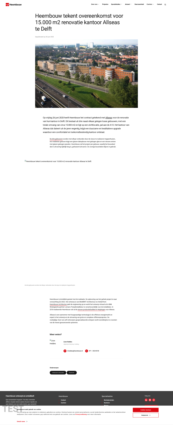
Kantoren (107, 403)
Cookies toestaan (145, 410)
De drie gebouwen (56, 139)
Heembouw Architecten (58, 304)
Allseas (108, 117)
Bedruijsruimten (109, 400)
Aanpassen (144, 415)
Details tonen (21, 421)
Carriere (63, 403)
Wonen (106, 405)
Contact (63, 400)
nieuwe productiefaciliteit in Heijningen (91, 309)
